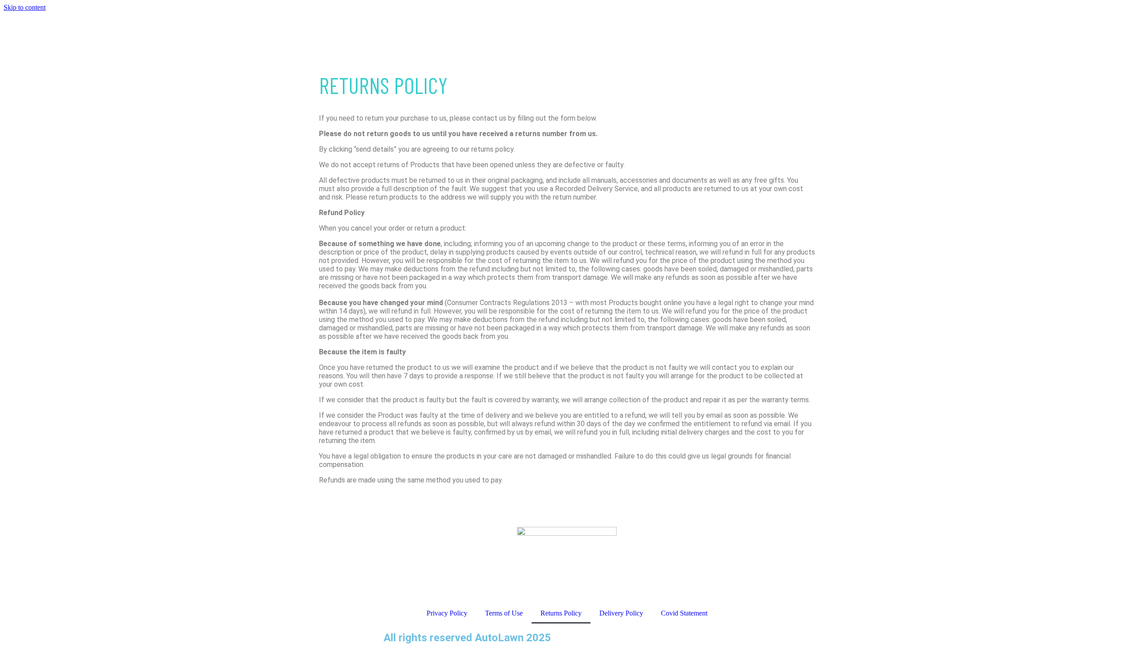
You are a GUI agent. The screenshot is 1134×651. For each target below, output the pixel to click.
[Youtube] (419, 572)
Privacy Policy (447, 613)
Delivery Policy (621, 613)
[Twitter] (466, 572)
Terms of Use (504, 613)
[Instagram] (442, 572)
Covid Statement (684, 613)
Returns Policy (561, 613)
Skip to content (25, 7)
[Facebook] (395, 572)
